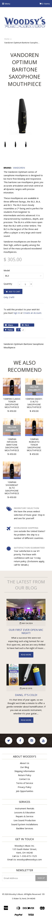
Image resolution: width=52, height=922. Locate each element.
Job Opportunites (24, 791)
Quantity (8, 283)
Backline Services (24, 828)
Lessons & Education (24, 812)
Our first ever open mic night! (26, 631)
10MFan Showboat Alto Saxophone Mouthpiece (12, 488)
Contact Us (24, 779)
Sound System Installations (24, 824)
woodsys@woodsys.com (29, 859)
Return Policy (24, 775)
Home (7, 39)
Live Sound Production (25, 820)
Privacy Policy (24, 787)
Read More (26, 654)
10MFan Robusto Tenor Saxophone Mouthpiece (34, 445)
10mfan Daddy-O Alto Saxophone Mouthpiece (34, 403)
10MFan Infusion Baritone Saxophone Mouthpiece (12, 445)
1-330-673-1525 (28, 856)
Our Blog (24, 767)
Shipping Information (24, 771)
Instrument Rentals (24, 808)
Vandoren (19, 167)
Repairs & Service (24, 816)
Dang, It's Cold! (26, 695)
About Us (24, 763)
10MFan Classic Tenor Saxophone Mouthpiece (12, 403)
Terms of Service (24, 783)
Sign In (16, 312)
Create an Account (32, 312)
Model (7, 270)
